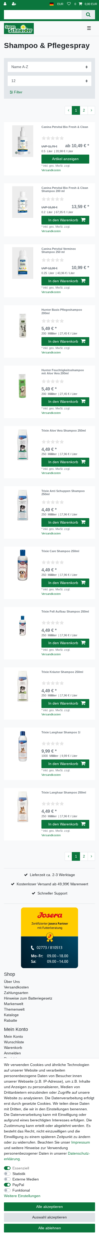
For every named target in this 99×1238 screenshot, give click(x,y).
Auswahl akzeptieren (49, 1217)
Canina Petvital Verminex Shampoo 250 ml (58, 250)
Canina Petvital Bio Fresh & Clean (64, 126)
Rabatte (10, 1020)
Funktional (21, 1190)
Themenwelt (14, 1009)
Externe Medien (25, 1179)
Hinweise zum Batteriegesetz (28, 998)
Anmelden (12, 1053)
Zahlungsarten (16, 993)
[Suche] (88, 14)
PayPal (18, 1185)
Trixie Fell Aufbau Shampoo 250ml (65, 611)
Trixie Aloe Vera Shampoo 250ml (63, 430)
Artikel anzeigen (65, 159)
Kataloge (11, 1015)
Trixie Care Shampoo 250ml (60, 551)
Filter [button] (18, 92)
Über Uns (12, 981)
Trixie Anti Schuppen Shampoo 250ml (63, 492)
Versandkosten (51, 170)
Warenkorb (13, 1047)
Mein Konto (13, 1036)
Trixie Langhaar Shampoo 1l (60, 732)
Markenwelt (13, 1004)
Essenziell (20, 1168)
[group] (23, 141)
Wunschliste (14, 1042)
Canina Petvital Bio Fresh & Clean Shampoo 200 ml (64, 189)
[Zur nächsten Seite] (91, 110)
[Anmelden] (5, 4)
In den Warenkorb (63, 220)
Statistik (18, 1174)
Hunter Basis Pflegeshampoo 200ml (61, 311)
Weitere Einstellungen (22, 1196)
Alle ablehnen (49, 1228)
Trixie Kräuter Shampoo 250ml (62, 671)
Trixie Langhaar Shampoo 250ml (63, 792)
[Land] (51, 4)
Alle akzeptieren (49, 1206)
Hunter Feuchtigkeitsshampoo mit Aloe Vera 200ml (62, 372)
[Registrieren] (14, 4)
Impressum (80, 1142)
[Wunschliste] (69, 4)
